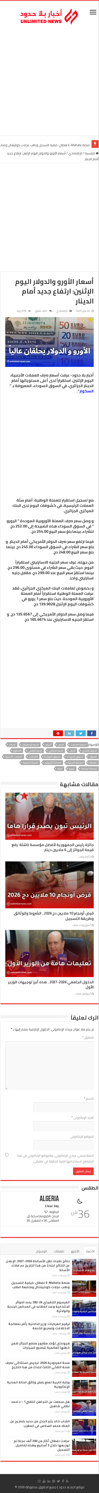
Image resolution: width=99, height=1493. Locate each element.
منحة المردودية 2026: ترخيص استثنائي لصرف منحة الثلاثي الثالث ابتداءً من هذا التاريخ (37, 1365)
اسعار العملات (78, 744)
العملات (33, 756)
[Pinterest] (54, 1481)
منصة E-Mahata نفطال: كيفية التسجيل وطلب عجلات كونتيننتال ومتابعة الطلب (40, 1285)
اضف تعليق (41, 310)
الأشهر (75, 1251)
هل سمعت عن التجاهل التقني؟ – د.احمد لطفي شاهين (40, 1404)
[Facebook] (63, 1481)
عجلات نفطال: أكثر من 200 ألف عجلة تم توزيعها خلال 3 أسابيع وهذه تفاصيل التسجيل (42, 1445)
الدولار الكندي (89, 750)
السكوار (87, 391)
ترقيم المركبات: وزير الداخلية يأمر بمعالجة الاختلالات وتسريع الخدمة (39, 1326)
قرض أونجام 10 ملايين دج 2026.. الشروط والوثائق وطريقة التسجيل (54, 916)
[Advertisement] (49, 81)
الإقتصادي (75, 153)
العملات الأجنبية (13, 756)
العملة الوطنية (89, 768)
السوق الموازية (52, 756)
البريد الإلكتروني (82, 1117)
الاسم (89, 1098)
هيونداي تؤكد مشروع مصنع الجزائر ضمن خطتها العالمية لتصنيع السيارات (40, 1345)
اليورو (72, 768)
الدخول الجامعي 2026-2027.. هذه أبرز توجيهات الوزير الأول (51, 985)
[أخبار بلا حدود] (49, 15)
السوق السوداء (75, 756)
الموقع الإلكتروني (82, 1136)
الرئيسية (90, 153)
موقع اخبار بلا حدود (71, 1487)
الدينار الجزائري (56, 750)
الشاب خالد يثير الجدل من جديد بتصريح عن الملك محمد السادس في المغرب (40, 1423)
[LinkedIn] (49, 1481)
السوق (93, 756)
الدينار (72, 750)
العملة (93, 762)
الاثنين (61, 744)
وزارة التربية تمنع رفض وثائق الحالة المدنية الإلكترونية (38, 1384)
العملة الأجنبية (75, 762)
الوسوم (41, 1251)
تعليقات (59, 1251)
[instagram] (39, 1481)
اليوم (59, 768)
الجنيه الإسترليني (30, 744)
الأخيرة (90, 1251)
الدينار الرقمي (35, 750)
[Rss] (67, 1481)
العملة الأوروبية (53, 762)
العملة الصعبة (30, 762)
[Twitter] (58, 1481)
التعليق (88, 1037)
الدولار (12, 744)
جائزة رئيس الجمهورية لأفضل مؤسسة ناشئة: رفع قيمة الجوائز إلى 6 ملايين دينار (53, 847)
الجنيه (48, 744)
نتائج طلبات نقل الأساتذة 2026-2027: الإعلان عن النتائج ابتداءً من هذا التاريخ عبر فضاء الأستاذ (38, 1265)
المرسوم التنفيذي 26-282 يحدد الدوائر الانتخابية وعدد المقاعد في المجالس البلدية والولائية (38, 1306)
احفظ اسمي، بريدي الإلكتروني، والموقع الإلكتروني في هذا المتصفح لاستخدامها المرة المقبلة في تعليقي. (55, 1158)
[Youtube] (44, 1481)
